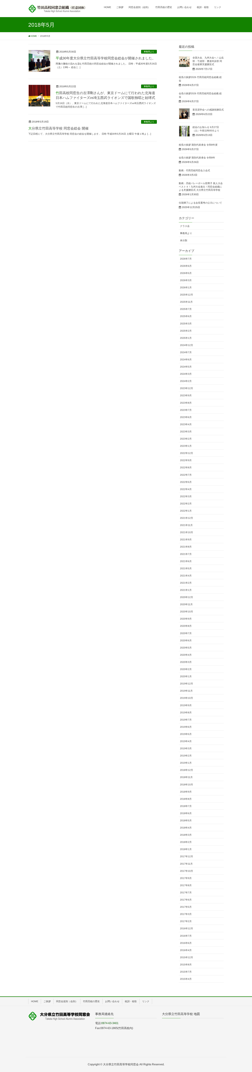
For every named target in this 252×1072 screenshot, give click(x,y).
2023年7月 (186, 410)
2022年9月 (186, 460)
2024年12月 (186, 345)
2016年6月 (186, 943)
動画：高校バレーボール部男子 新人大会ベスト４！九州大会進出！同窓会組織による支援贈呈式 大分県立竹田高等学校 (201, 186)
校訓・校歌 (131, 1001)
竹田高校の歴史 (91, 1001)
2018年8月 (186, 799)
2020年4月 (186, 654)
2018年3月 (186, 834)
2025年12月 (186, 294)
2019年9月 (186, 705)
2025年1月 (186, 338)
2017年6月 (186, 899)
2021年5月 (186, 568)
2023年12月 (186, 388)
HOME (34, 1001)
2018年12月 (186, 770)
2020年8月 (186, 626)
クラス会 (185, 226)
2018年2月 (186, 842)
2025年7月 (186, 309)
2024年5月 (186, 366)
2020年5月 (186, 647)
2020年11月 (186, 604)
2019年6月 (186, 727)
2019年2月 (186, 755)
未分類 (183, 240)
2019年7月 (186, 719)
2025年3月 (186, 323)
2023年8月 (186, 402)
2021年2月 (186, 582)
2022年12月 (186, 453)
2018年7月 (186, 806)
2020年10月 (186, 611)
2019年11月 (186, 690)
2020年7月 (186, 633)
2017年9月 (186, 878)
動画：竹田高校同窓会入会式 (194, 170)
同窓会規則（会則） (67, 1001)
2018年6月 (186, 813)
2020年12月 (186, 597)
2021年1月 (186, 590)
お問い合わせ (112, 1001)
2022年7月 (186, 474)
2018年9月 (186, 791)
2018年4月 (186, 827)
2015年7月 (186, 971)
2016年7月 (186, 935)
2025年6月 (186, 316)
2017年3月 (186, 914)
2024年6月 (186, 359)
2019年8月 (186, 712)
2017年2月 (186, 921)
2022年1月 (186, 510)
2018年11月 (186, 777)
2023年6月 (186, 417)
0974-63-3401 (109, 1023)
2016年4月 (186, 950)
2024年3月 (186, 374)
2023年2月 (186, 438)
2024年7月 (186, 352)
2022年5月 (186, 482)
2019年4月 (186, 741)
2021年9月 (186, 539)
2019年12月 (186, 683)
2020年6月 (186, 640)
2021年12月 (186, 518)
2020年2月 (186, 669)
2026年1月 (186, 287)
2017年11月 (186, 863)
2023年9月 (186, 395)
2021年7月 (186, 554)
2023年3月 (186, 431)
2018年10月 (186, 784)
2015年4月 (186, 979)
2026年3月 (186, 280)
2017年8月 (186, 885)
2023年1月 (186, 446)
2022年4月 (186, 489)
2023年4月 (186, 424)
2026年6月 (186, 266)
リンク (145, 1001)
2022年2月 (186, 503)
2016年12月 (186, 928)
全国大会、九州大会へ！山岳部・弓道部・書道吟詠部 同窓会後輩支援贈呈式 (208, 61)
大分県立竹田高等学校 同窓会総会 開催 (58, 128)
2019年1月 (186, 762)
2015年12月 (186, 957)
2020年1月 (186, 676)
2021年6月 (186, 561)
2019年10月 (186, 698)
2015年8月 (186, 964)
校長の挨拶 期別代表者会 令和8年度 (198, 144)
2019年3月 (186, 748)
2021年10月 (186, 532)
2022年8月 (186, 467)
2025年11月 (186, 301)
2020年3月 (186, 662)
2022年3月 (186, 496)
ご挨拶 (47, 1001)
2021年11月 (186, 525)
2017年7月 (186, 892)
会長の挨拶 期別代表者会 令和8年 (197, 157)
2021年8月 (186, 546)
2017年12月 (186, 856)
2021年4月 (186, 575)
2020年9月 (186, 618)
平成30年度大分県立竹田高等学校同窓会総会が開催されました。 (105, 58)
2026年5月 (186, 273)
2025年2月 (186, 330)
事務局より (149, 51)
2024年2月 (186, 381)
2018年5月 (186, 820)
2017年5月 (186, 907)
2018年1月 (186, 849)
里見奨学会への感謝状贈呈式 (208, 109)
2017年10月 (186, 871)
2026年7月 (186, 258)
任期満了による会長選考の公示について (200, 202)
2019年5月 (186, 734)
